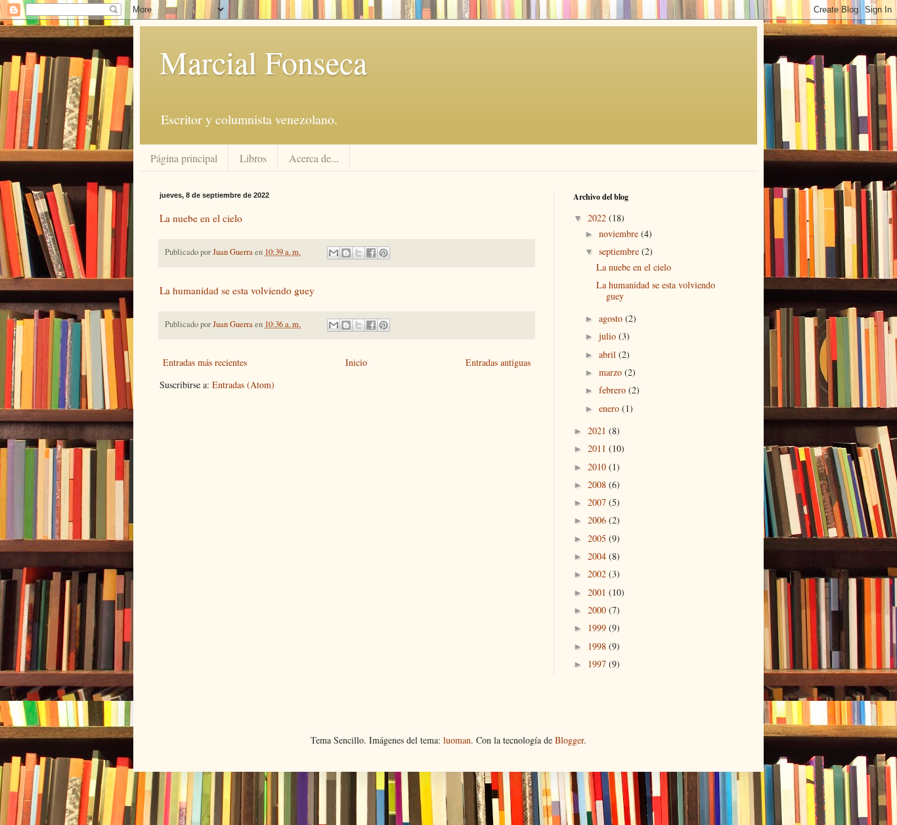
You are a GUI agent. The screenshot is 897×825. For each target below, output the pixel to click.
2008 (598, 484)
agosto (612, 318)
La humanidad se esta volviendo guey (237, 290)
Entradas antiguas (498, 362)
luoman (457, 740)
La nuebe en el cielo (201, 218)
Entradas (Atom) (243, 384)
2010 (598, 466)
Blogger (569, 740)
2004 (598, 556)
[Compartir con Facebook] (371, 252)
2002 (598, 574)
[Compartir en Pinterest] (383, 252)
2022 (598, 218)
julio (609, 336)
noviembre (620, 233)
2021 (598, 430)
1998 (598, 646)
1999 (598, 627)
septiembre (620, 251)
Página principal (183, 158)
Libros (253, 158)
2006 (598, 520)
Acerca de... (314, 158)
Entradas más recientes (205, 362)
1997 (598, 664)
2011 (598, 448)
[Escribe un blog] (346, 252)
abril (609, 354)
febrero (613, 390)
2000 (598, 610)
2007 (598, 502)
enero (610, 408)
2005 (598, 538)
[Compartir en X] (358, 252)
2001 (598, 592)
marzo (611, 372)
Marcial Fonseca (263, 62)
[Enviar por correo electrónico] (333, 252)
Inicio (356, 362)
